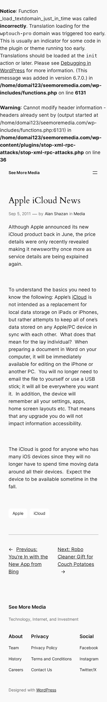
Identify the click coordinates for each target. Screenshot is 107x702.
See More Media (24, 172)
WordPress (46, 689)
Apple (18, 513)
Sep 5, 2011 (20, 213)
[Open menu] (95, 172)
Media (79, 213)
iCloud (79, 297)
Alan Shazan (56, 213)
